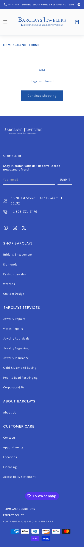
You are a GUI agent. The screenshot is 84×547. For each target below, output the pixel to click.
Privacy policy (13, 515)
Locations (10, 457)
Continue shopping (42, 95)
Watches (9, 284)
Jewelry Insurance (16, 358)
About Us (9, 412)
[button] (5, 22)
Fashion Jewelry (14, 274)
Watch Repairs (13, 329)
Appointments (13, 447)
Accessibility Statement (19, 477)
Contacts (9, 437)
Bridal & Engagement (17, 254)
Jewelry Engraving (15, 348)
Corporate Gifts (14, 387)
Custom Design (13, 294)
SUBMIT (65, 180)
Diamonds (10, 264)
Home (7, 45)
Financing (10, 467)
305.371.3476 (13, 4)
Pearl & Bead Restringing (20, 378)
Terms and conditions (19, 509)
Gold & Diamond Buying (19, 368)
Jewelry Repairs (14, 319)
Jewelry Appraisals (16, 338)
